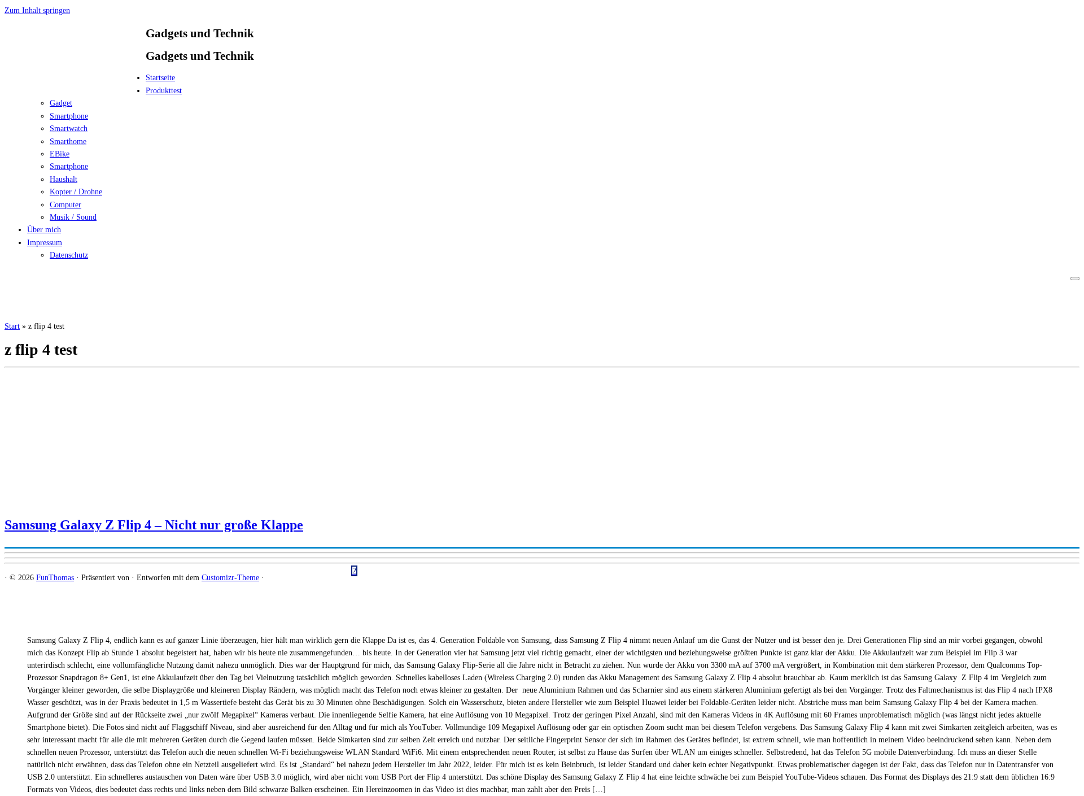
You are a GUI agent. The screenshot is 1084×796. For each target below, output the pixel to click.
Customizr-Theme (230, 577)
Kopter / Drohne (76, 192)
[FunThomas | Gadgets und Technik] (75, 81)
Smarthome (68, 141)
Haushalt (63, 179)
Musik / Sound (73, 217)
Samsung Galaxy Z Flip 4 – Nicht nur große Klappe (154, 524)
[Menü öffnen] (1074, 278)
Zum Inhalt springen (37, 10)
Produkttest (164, 90)
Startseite (160, 77)
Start (12, 326)
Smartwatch (69, 128)
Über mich (44, 229)
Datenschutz (69, 255)
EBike (59, 154)
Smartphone (69, 116)
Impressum (44, 242)
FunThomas (55, 577)
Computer (65, 205)
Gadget (61, 103)
